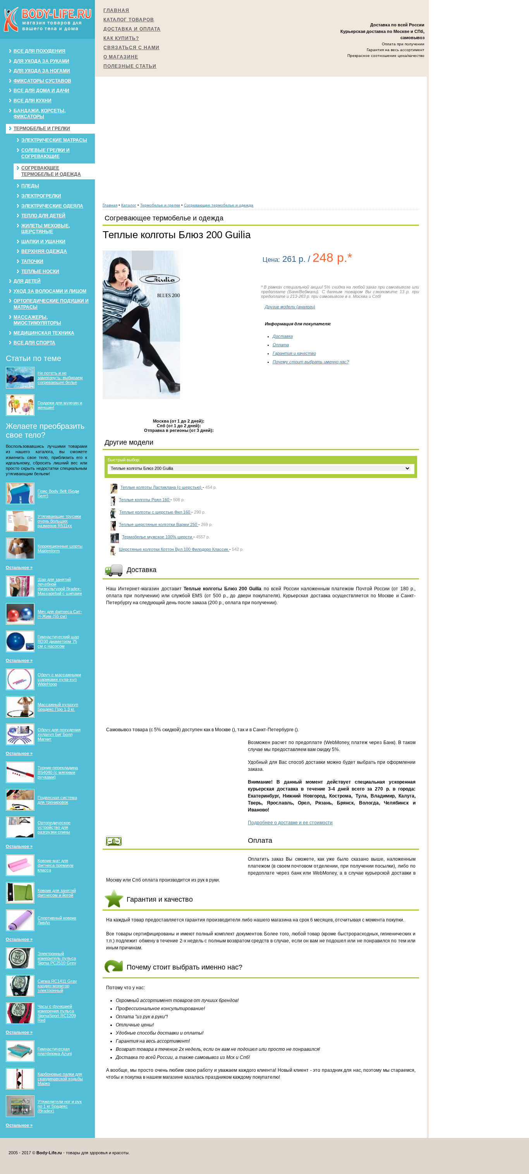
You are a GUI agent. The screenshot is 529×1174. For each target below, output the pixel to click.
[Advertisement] (261, 135)
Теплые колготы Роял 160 (144, 499)
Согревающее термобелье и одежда (51, 171)
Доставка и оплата (132, 29)
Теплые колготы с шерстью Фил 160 (155, 512)
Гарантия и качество (294, 353)
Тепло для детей (43, 215)
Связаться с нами (131, 47)
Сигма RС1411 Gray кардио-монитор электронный (57, 986)
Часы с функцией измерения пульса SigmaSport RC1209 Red (57, 1013)
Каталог (128, 205)
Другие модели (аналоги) (290, 306)
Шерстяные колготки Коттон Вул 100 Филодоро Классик (174, 549)
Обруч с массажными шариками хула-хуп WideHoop (59, 679)
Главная (116, 10)
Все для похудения (39, 51)
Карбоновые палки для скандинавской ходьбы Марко (60, 1079)
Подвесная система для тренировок (57, 799)
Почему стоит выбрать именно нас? (311, 361)
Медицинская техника (44, 333)
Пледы (30, 186)
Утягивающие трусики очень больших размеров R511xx (59, 521)
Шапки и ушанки (43, 241)
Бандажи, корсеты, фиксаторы (39, 114)
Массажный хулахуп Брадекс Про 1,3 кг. (58, 707)
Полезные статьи (129, 66)
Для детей (27, 281)
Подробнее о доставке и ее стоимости (290, 822)
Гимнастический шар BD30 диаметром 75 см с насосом (58, 641)
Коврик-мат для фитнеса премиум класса (56, 865)
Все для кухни (33, 100)
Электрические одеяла (52, 206)
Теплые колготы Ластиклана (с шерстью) (161, 487)
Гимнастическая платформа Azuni (55, 1051)
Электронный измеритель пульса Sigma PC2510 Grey (57, 958)
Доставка (283, 336)
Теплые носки (40, 271)
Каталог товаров (128, 19)
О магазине (120, 57)
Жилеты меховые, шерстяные (45, 229)
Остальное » (19, 567)
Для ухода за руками (41, 61)
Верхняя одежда (44, 251)
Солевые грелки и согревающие (45, 153)
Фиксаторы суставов (42, 81)
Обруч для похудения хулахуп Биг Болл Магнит (59, 734)
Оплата (281, 344)
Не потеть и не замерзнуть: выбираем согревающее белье (60, 378)
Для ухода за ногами (42, 71)
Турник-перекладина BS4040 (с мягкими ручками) (58, 772)
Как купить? (121, 38)
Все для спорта (34, 342)
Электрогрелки (41, 196)
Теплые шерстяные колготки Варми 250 (158, 524)
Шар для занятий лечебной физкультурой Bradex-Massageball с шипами (60, 586)
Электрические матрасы (54, 140)
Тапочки (32, 261)
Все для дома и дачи (41, 90)
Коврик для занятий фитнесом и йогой (57, 892)
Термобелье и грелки (42, 128)
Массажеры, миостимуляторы (37, 320)
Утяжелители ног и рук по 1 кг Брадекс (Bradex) (60, 1106)
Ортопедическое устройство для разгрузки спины (54, 827)
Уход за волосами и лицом (50, 291)
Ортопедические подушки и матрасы (51, 304)
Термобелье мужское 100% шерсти (157, 537)
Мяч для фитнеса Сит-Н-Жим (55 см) (60, 614)
